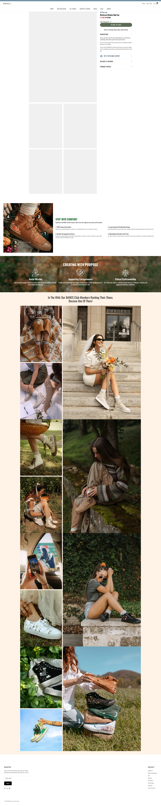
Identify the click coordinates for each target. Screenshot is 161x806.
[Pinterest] (9, 788)
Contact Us (150, 771)
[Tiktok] (7, 788)
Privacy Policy (151, 783)
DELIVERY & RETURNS (106, 61)
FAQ (149, 775)
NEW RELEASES (61, 8)
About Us (150, 778)
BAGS (95, 8)
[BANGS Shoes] (7, 3)
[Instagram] (4, 788)
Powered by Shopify (15, 801)
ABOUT (109, 8)
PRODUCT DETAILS (105, 67)
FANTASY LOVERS (85, 8)
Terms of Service (151, 788)
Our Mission (150, 780)
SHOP (52, 8)
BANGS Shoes (9, 801)
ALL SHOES (73, 8)
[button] (104, 12)
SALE (101, 8)
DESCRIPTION (104, 34)
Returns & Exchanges (152, 773)
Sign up (7, 783)
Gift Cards (150, 785)
